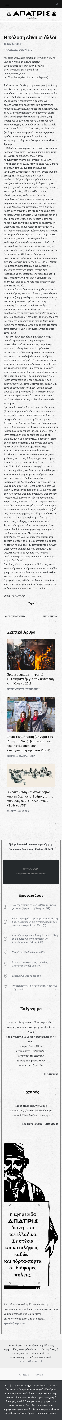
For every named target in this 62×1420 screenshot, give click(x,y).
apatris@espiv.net (15, 1323)
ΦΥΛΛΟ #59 (23, 811)
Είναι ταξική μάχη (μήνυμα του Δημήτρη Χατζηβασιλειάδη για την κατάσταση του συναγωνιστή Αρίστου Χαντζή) (35, 922)
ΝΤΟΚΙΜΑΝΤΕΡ (15, 689)
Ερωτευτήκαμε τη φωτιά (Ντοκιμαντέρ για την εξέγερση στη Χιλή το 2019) (30, 678)
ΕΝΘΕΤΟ (11, 811)
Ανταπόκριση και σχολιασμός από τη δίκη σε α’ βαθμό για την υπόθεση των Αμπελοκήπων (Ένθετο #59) (35, 939)
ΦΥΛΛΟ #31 (25, 49)
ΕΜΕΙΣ (39, 1374)
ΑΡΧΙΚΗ (24, 1374)
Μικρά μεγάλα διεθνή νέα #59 (28, 952)
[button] (57, 4)
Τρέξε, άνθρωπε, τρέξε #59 (26, 975)
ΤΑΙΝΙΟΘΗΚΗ (32, 689)
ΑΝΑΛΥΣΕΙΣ (11, 49)
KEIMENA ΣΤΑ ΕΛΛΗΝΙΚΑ (21, 756)
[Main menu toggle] (7, 4)
